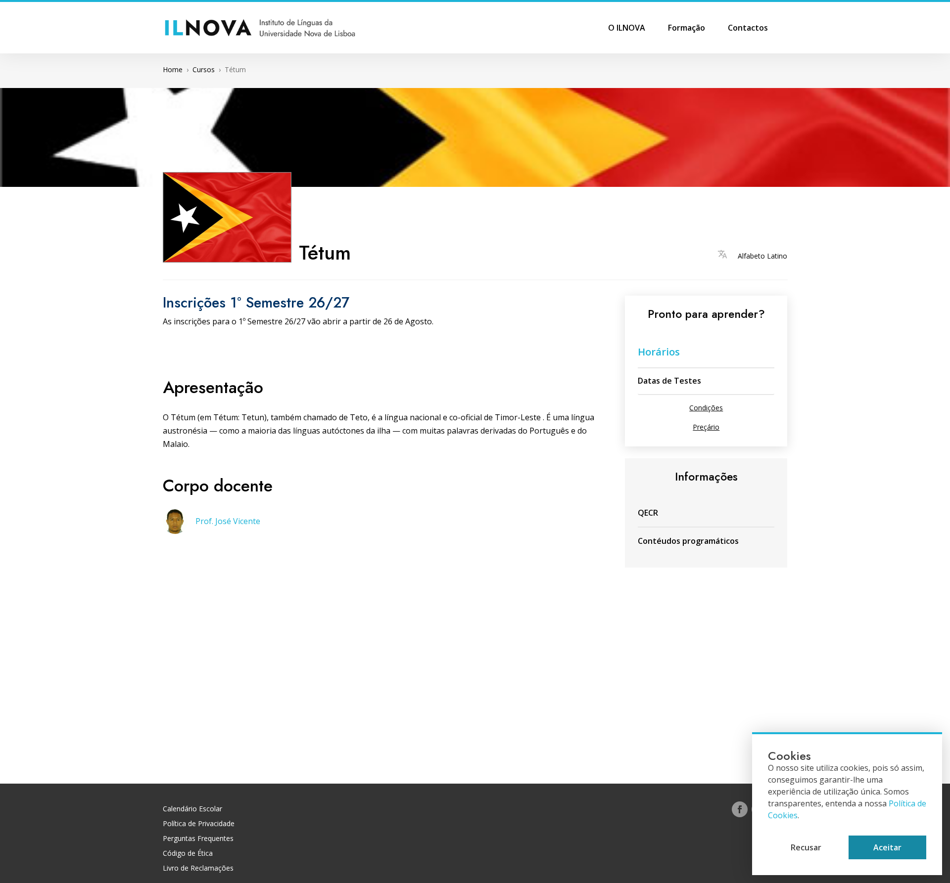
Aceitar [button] (887, 847)
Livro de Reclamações (198, 869)
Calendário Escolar (192, 809)
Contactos (748, 28)
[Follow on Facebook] (740, 809)
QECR (648, 512)
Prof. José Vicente (227, 521)
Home (173, 69)
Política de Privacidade (199, 824)
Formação (686, 28)
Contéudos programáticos (688, 540)
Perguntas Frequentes (198, 839)
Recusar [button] (806, 847)
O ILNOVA (626, 28)
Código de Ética (188, 854)
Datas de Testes (669, 380)
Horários (659, 351)
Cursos (203, 69)
